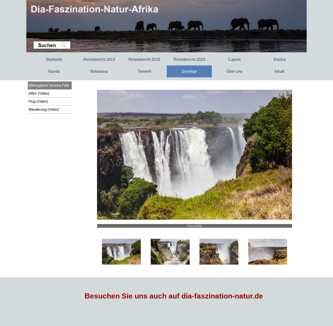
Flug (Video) (38, 101)
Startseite (54, 59)
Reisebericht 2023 (189, 59)
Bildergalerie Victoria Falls (49, 85)
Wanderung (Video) (44, 109)
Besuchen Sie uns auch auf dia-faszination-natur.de (174, 296)
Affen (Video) (39, 93)
